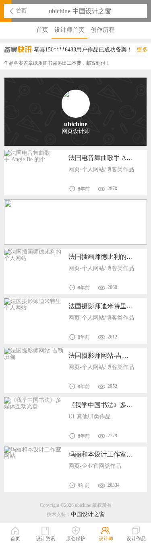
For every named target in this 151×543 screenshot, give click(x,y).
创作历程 (103, 30)
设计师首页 (69, 30)
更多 (142, 50)
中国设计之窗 (88, 514)
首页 (21, 11)
